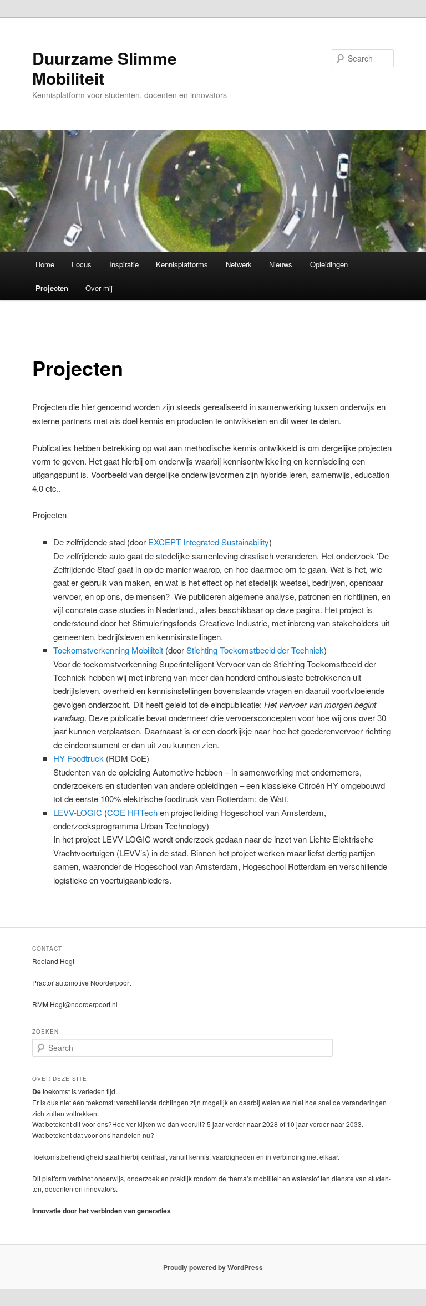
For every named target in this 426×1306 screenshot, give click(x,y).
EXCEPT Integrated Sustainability (208, 542)
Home (45, 264)
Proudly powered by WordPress (213, 1267)
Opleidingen (329, 264)
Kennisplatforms (182, 264)
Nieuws (280, 264)
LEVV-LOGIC (77, 812)
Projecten (52, 288)
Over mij (99, 288)
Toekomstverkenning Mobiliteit (108, 650)
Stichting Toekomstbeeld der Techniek (255, 650)
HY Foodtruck (79, 758)
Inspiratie (124, 264)
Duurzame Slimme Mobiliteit (104, 68)
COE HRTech (132, 812)
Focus (82, 264)
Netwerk (239, 264)
